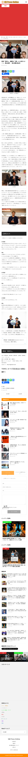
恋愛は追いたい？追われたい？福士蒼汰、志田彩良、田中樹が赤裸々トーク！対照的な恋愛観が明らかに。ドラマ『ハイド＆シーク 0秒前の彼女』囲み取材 (16, 596)
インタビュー (4, 707)
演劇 (2, 721)
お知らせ (14, 747)
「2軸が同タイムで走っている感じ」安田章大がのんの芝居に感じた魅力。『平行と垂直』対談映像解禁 (16, 603)
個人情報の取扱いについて (14, 745)
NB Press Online (14, 739)
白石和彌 (7, 388)
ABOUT (14, 743)
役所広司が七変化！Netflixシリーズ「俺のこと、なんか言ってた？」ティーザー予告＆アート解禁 (16, 617)
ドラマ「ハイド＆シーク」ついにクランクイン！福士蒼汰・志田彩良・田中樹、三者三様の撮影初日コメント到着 (16, 582)
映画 (5, 5)
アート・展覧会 (5, 705)
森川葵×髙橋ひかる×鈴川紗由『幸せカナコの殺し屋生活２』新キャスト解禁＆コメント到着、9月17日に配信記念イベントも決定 (16, 575)
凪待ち (4, 388)
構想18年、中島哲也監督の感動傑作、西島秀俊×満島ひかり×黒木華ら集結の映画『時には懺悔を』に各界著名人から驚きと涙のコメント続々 (16, 638)
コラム (3, 712)
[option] (7, 657)
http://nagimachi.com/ (11, 364)
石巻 (10, 388)
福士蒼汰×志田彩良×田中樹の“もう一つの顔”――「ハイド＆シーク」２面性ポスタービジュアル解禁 (16, 624)
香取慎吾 (12, 388)
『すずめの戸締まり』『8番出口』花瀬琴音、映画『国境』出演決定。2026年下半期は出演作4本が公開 (16, 610)
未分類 (3, 716)
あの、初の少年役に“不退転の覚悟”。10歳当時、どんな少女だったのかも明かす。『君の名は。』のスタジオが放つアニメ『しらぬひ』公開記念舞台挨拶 (16, 631)
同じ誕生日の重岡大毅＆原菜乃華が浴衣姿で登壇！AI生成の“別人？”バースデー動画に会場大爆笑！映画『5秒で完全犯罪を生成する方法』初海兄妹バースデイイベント (16, 589)
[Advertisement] (14, 22)
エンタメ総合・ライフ (6, 710)
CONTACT (14, 741)
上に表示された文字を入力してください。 (10, 507)
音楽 (2, 723)
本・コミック (4, 718)
